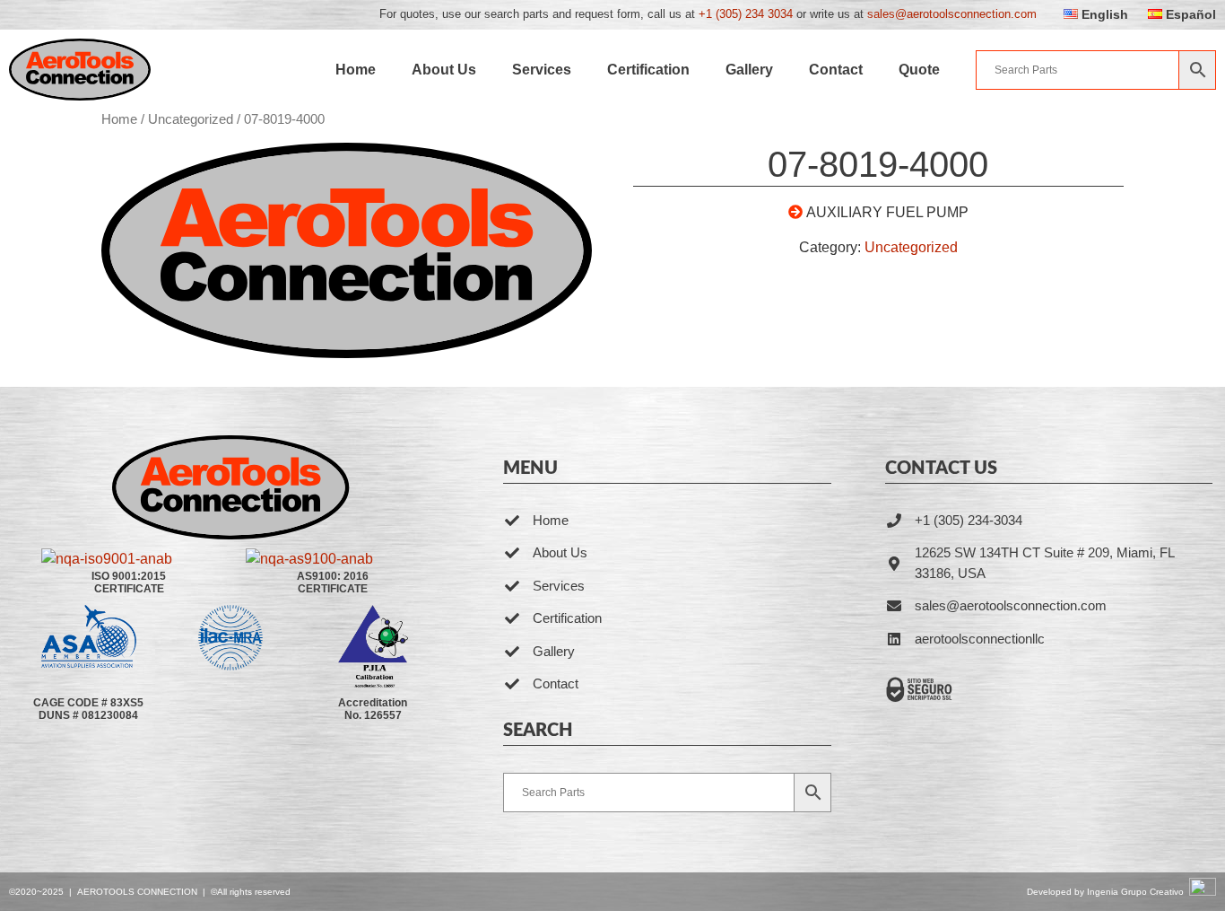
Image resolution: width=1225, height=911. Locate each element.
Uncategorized (190, 119)
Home (355, 69)
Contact (836, 69)
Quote (919, 69)
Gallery (749, 69)
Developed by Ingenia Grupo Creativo (1105, 892)
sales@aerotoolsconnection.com (952, 14)
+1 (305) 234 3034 (746, 14)
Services (541, 69)
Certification (648, 69)
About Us (444, 69)
